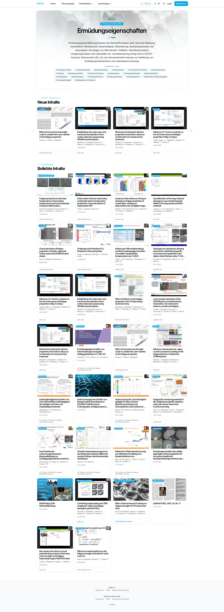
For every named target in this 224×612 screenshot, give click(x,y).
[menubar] (157, 4)
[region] (112, 131)
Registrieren (181, 3)
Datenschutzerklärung (120, 590)
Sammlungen (104, 3)
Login (169, 3)
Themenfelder (85, 3)
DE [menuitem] (159, 4)
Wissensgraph (68, 3)
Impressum (100, 590)
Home (53, 3)
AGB (108, 590)
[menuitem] (155, 4)
